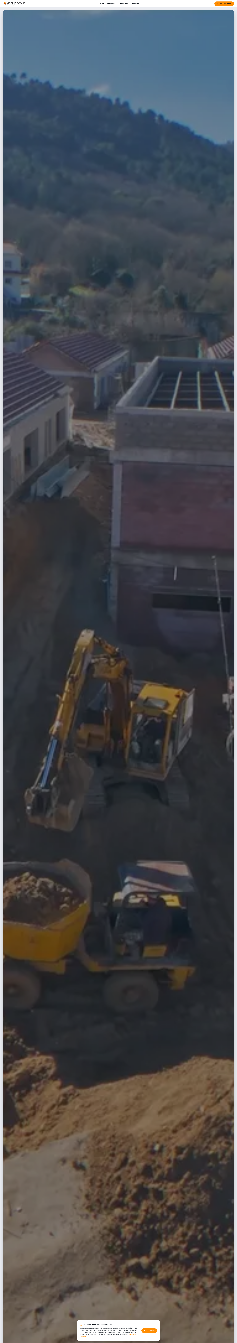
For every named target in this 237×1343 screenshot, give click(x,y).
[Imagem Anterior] (8, 679)
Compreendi (149, 1331)
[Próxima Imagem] (229, 679)
